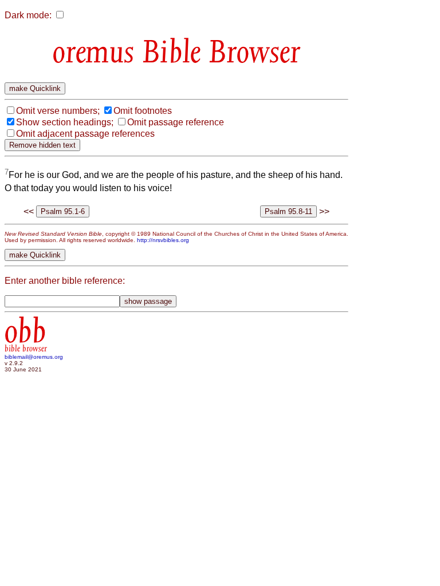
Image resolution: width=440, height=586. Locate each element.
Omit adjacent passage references (85, 133)
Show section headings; (64, 122)
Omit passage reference (175, 122)
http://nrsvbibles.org (163, 240)
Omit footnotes (142, 111)
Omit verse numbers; (58, 111)
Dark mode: (28, 15)
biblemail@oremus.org (34, 357)
